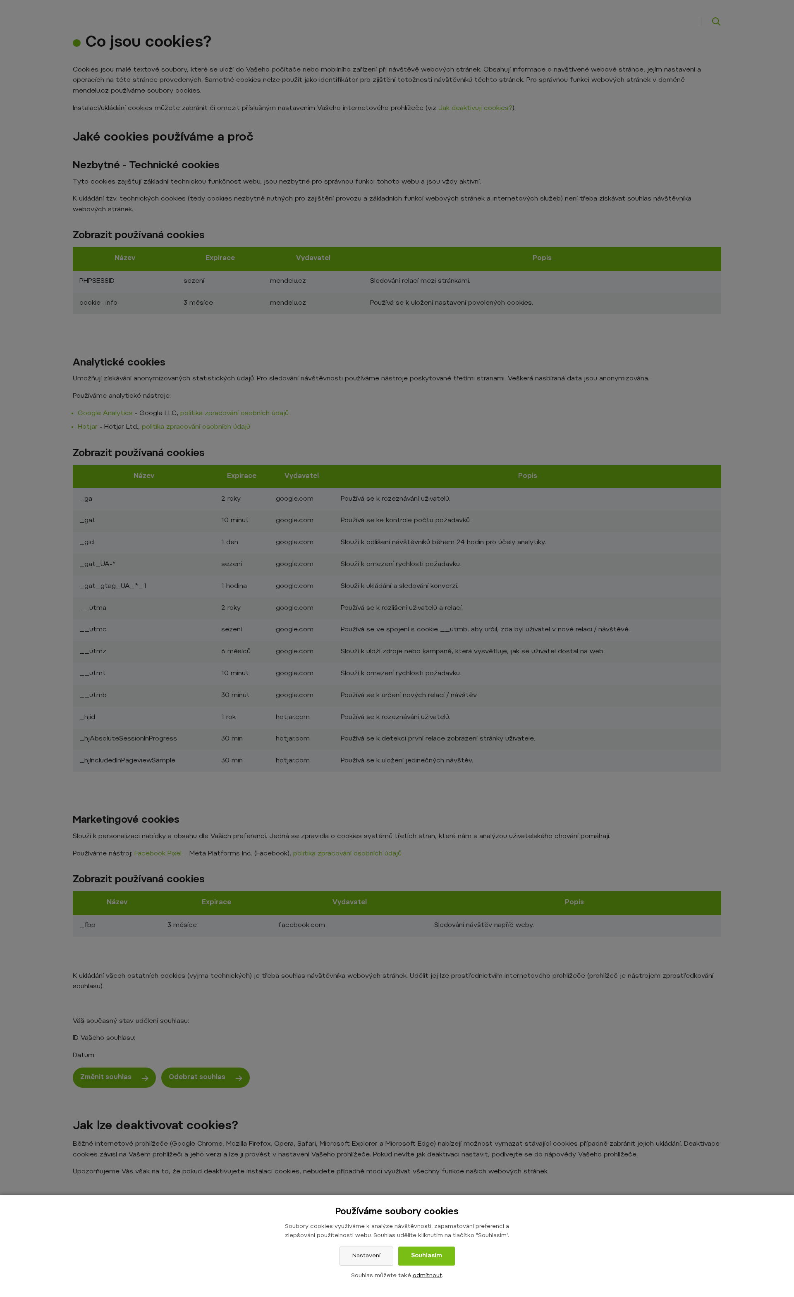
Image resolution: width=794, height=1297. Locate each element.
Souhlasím (426, 1256)
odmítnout (427, 1276)
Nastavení (366, 1256)
